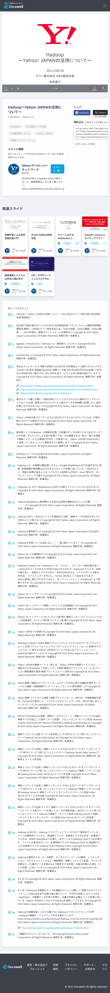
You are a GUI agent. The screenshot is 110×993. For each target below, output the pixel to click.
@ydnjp (25, 172)
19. (13, 606)
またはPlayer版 (100, 116)
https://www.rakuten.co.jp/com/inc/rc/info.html (45, 393)
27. (13, 734)
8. (13, 432)
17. (13, 566)
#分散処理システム (20, 133)
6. (13, 399)
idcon (67, 243)
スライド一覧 (56, 169)
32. (13, 832)
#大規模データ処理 (36, 126)
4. (13, 355)
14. (13, 532)
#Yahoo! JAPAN (44, 133)
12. (13, 502)
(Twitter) (101, 112)
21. (13, 632)
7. (13, 418)
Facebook (84, 112)
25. (13, 698)
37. (13, 934)
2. (13, 326)
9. (13, 454)
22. (13, 643)
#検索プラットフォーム (22, 140)
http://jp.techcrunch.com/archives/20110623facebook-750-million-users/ (59, 389)
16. (13, 554)
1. (13, 314)
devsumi (15, 283)
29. (13, 767)
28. (13, 749)
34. (13, 879)
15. (13, 543)
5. (13, 367)
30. (13, 786)
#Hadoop (15, 126)
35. (13, 890)
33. (13, 857)
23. (13, 665)
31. (13, 807)
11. (13, 487)
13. (13, 517)
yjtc (40, 283)
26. (13, 716)
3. (13, 344)
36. (13, 912)
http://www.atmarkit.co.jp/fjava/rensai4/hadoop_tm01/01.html (55, 927)
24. (13, 683)
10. (13, 465)
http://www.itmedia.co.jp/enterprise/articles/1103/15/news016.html (56, 385)
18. (13, 594)
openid (95, 243)
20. (13, 617)
